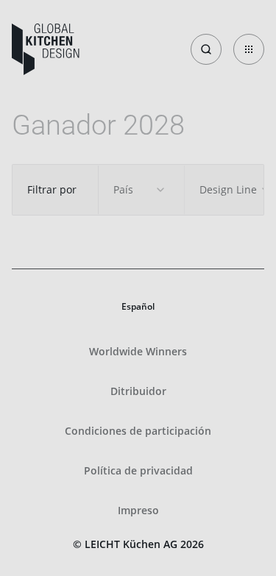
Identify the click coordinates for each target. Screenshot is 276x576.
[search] (206, 49)
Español (138, 306)
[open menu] (248, 49)
